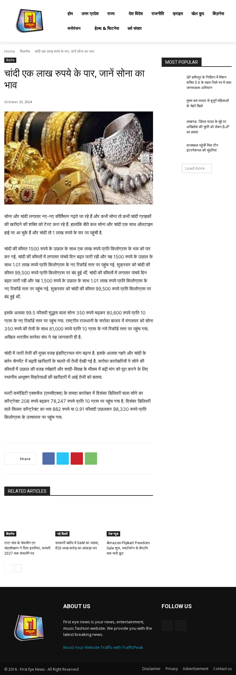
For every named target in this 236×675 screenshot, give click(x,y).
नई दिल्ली (62, 534)
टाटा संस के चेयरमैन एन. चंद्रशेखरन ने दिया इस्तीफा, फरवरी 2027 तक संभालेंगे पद (27, 548)
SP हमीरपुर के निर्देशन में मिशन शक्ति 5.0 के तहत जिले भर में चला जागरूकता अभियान (209, 82)
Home (9, 51)
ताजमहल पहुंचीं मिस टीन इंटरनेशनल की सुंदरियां (202, 148)
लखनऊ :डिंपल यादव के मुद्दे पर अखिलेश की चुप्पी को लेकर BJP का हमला (208, 126)
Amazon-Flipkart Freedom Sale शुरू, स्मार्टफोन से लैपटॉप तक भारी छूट (128, 548)
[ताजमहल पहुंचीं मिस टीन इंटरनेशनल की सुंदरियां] (172, 150)
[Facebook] (48, 458)
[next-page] (18, 568)
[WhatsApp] (91, 458)
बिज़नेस (25, 51)
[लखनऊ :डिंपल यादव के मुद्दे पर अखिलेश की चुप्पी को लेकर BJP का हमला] (172, 126)
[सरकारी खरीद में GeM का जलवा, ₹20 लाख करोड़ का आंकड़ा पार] (78, 520)
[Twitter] (63, 458)
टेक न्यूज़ (113, 534)
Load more (195, 168)
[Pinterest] (77, 458)
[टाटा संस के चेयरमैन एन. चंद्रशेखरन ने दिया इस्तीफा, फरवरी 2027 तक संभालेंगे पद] (27, 520)
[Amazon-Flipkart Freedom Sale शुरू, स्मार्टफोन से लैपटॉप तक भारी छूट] (130, 520)
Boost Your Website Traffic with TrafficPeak (103, 647)
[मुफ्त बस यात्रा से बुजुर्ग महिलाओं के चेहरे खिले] (172, 105)
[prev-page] (8, 568)
